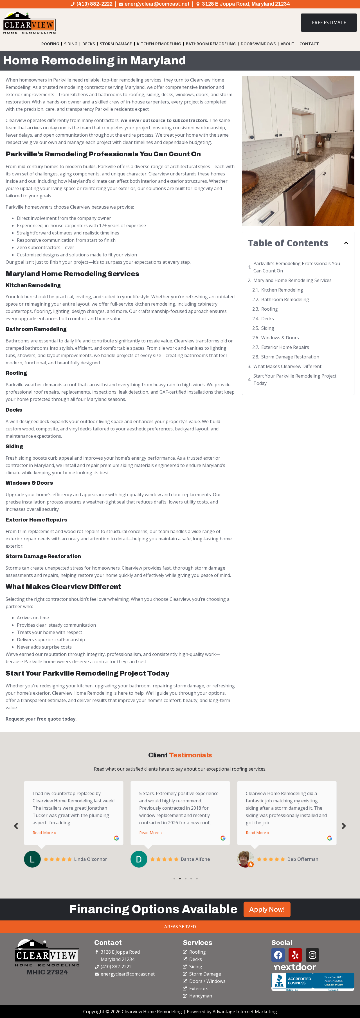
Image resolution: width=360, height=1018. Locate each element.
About (287, 43)
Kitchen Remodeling (159, 43)
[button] (346, 243)
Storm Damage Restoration (290, 357)
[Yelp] (295, 955)
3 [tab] (185, 878)
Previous (16, 825)
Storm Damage (116, 43)
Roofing (50, 43)
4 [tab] (191, 878)
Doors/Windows (258, 43)
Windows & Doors (280, 338)
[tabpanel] (73, 823)
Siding (70, 43)
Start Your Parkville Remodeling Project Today (294, 379)
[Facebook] (278, 955)
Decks (88, 43)
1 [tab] (174, 878)
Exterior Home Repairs (285, 347)
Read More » (44, 832)
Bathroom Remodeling (211, 43)
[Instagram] (312, 955)
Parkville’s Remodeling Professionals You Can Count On (296, 267)
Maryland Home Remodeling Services (292, 280)
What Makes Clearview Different (287, 366)
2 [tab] (180, 878)
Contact (309, 43)
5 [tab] (197, 878)
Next (344, 825)
